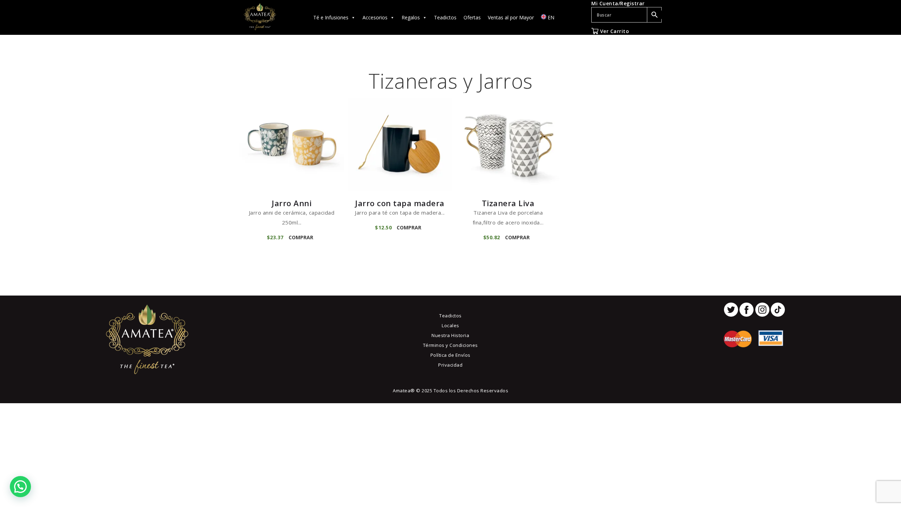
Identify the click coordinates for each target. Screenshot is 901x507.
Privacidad (450, 365)
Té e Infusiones (330, 17)
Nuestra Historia (450, 335)
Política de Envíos (450, 355)
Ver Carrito (613, 31)
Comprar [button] (301, 237)
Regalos (411, 17)
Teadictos (445, 17)
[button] (20, 486)
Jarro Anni (291, 203)
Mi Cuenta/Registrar (618, 3)
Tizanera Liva (508, 203)
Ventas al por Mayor (511, 17)
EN (550, 17)
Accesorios (375, 17)
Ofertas (472, 17)
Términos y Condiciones (450, 345)
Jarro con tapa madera (400, 203)
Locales (450, 325)
